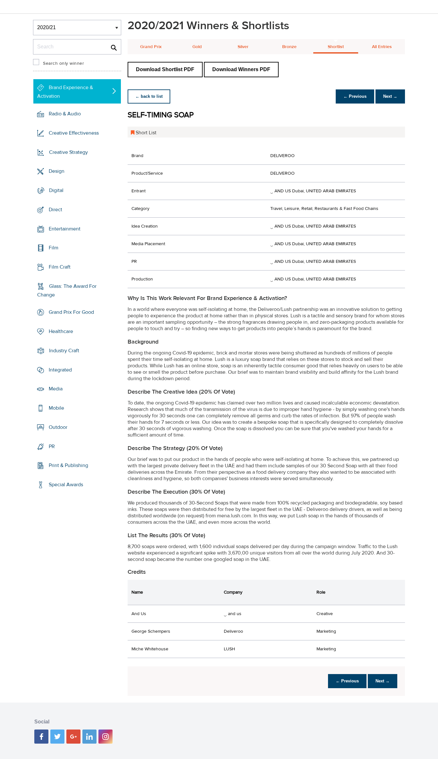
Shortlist (336, 47)
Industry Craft (64, 350)
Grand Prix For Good (71, 312)
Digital (56, 190)
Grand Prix (151, 47)
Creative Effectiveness (74, 133)
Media (56, 389)
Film (53, 248)
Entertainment (64, 228)
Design (56, 171)
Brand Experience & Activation (65, 91)
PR (52, 446)
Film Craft (60, 267)
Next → (390, 96)
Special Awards (66, 484)
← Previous (354, 96)
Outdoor (58, 427)
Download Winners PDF (241, 69)
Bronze (289, 47)
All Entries (382, 47)
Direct (55, 209)
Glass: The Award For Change (67, 290)
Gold (197, 47)
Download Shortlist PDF (165, 69)
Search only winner (63, 63)
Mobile (56, 408)
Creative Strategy (68, 152)
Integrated (60, 370)
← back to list (149, 96)
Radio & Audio (65, 114)
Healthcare (61, 331)
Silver (243, 47)
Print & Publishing (68, 465)
